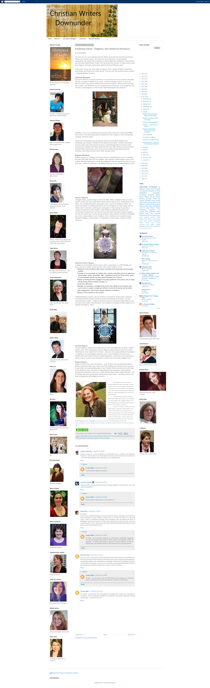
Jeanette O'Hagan (86, 482)
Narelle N (150, 219)
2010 (143, 178)
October (145, 104)
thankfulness (156, 221)
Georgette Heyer (128, 436)
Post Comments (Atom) (90, 638)
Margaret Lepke (144, 204)
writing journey (148, 202)
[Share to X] (123, 433)
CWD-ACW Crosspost (109, 436)
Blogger (113, 683)
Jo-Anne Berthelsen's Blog (150, 244)
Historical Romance (81, 438)
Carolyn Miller (83, 436)
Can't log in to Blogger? (70, 39)
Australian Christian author (149, 195)
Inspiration (156, 193)
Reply (82, 460)
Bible (149, 215)
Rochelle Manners (155, 215)
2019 (143, 91)
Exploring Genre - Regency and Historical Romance (151, 143)
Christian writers (151, 199)
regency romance (99, 438)
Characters (152, 210)
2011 (143, 176)
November (146, 101)
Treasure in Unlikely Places (151, 140)
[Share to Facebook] (125, 433)
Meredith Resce (150, 200)
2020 (143, 89)
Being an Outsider (146, 299)
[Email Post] (115, 433)
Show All (158, 308)
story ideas (143, 221)
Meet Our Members (94, 39)
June (144, 147)
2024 (143, 79)
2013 (143, 171)
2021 (143, 86)
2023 (143, 81)
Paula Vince (84, 511)
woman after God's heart (145, 228)
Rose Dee (149, 213)
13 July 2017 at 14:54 (96, 591)
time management (155, 226)
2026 (143, 73)
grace (141, 217)
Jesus (141, 197)
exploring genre (120, 436)
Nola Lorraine (146, 259)
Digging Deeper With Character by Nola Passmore (149, 130)
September (146, 106)
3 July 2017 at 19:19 (97, 555)
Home (50, 39)
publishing (152, 211)
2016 (143, 163)
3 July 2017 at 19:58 (101, 575)
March (145, 155)
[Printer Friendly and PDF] (82, 430)
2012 (143, 173)
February (146, 157)
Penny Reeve (150, 197)
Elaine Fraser (146, 289)
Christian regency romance (95, 436)
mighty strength (155, 224)
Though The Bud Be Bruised (149, 190)
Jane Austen (90, 438)
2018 (143, 94)
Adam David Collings (148, 251)
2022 (143, 84)
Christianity (142, 210)
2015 (143, 166)
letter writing (157, 219)
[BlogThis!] (121, 433)
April (144, 152)
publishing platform (144, 226)
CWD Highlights (147, 134)
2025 (143, 76)
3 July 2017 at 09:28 (101, 482)
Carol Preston (155, 222)
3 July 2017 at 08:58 (98, 451)
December (146, 99)
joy (146, 215)
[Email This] (119, 433)
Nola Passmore (85, 555)
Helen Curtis (156, 202)
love (146, 211)
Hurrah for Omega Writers (150, 122)
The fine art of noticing (147, 246)
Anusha (153, 217)
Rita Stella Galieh (155, 204)
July (144, 112)
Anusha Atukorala (86, 451)
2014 (143, 168)
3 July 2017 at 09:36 (101, 468)
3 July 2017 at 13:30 (94, 511)
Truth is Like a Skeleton (148, 284)
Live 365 (144, 291)
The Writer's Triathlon (149, 137)
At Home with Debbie (148, 304)
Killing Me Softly (147, 267)
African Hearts (144, 222)
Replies (84, 464)
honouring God (144, 224)
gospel (150, 221)
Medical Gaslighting (147, 268)
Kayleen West (143, 219)
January (145, 160)
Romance (106, 438)
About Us (57, 39)
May (144, 150)
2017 (143, 97)
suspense (146, 217)
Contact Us (82, 39)
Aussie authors (144, 206)
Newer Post (79, 634)
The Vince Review (147, 236)
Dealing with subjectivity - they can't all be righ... (150, 114)
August (145, 109)
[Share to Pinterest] (127, 433)
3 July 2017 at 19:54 (101, 535)
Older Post (131, 634)
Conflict (158, 217)
